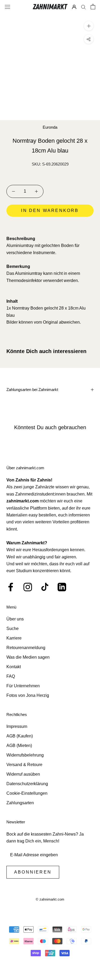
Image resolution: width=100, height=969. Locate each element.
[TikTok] (45, 587)
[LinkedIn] (62, 587)
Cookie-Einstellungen (26, 793)
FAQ (10, 676)
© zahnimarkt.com (50, 899)
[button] (50, 225)
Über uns (15, 619)
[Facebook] (10, 587)
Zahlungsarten (20, 803)
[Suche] (83, 7)
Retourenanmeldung (25, 647)
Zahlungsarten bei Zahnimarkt (32, 389)
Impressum (16, 726)
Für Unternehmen (23, 686)
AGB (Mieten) (19, 745)
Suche (12, 628)
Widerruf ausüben (23, 774)
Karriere (14, 638)
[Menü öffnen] (7, 7)
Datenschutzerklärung (27, 783)
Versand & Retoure (24, 764)
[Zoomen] (88, 26)
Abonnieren (32, 872)
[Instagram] (27, 587)
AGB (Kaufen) (19, 736)
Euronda (50, 127)
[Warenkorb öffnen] (93, 6)
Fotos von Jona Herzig (27, 695)
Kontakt (13, 666)
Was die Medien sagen (28, 657)
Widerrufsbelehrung (25, 755)
